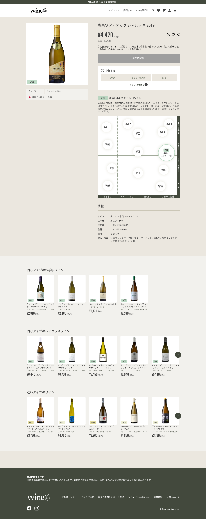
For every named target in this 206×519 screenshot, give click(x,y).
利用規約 (158, 497)
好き (164, 78)
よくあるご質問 (86, 497)
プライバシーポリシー (138, 497)
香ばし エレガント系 (166, 153)
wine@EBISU (142, 10)
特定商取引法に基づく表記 (111, 497)
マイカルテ (114, 10)
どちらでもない (138, 78)
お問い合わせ (173, 497)
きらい (113, 78)
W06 (32, 82)
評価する (127, 10)
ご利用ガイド (68, 497)
